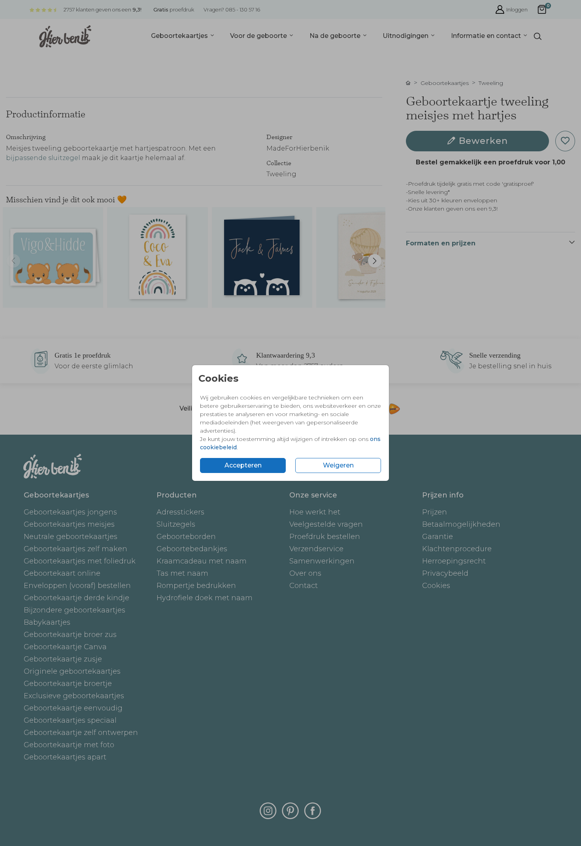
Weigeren (338, 465)
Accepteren (243, 465)
